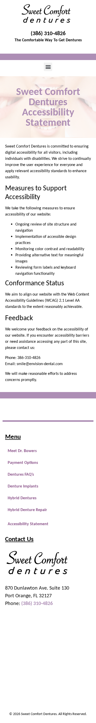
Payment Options (23, 462)
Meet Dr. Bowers (22, 450)
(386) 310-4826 (48, 33)
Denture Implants (23, 486)
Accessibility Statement (28, 523)
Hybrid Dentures (22, 497)
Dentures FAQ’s (21, 474)
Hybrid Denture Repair (27, 509)
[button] (48, 67)
